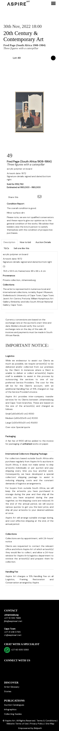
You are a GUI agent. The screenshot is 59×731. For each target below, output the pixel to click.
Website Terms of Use (17, 723)
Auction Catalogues (14, 704)
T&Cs (6, 248)
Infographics (10, 709)
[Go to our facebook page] (6, 665)
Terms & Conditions (46, 720)
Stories (7, 691)
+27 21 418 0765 (12, 631)
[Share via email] (40, 197)
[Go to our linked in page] (12, 665)
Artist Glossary (11, 686)
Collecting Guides (13, 714)
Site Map (50, 723)
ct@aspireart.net (12, 635)
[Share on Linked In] (28, 197)
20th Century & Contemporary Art (23, 36)
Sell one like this (21, 248)
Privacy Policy (37, 723)
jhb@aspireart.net (13, 621)
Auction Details (43, 242)
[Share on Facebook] (22, 197)
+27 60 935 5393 (19, 649)
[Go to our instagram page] (34, 197)
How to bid (25, 242)
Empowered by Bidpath (30, 728)
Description (9, 242)
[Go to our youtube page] (18, 665)
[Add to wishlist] (53, 58)
